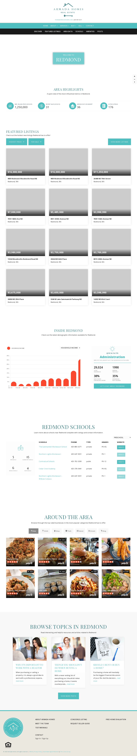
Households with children (116, 379)
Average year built (115, 371)
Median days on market (84, 104)
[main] (68, 372)
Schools (79, 31)
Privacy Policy (38, 751)
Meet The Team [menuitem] (42, 723)
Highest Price (15, 142)
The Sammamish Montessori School (53, 447)
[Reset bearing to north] (134, 82)
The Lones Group (65, 751)
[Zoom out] (134, 79)
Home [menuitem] (45, 26)
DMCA (31, 751)
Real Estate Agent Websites (50, 751)
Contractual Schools (46, 461)
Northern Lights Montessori (50, 454)
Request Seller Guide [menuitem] (80, 723)
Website (121, 447)
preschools (13, 459)
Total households (97, 371)
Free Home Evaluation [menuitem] (116, 719)
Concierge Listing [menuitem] (79, 719)
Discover (38, 31)
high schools (27, 470)
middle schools (13, 470)
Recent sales (53, 104)
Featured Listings (52, 31)
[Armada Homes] (68, 10)
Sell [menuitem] (80, 26)
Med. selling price (23, 104)
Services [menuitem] (64, 26)
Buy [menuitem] (73, 26)
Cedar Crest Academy (47, 469)
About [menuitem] (53, 26)
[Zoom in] (134, 76)
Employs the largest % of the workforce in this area (111, 360)
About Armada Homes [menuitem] (45, 719)
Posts (100, 31)
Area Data (68, 31)
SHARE (31, 540)
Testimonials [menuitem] (41, 728)
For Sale (35, 142)
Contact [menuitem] (90, 26)
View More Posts (68, 696)
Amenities (90, 31)
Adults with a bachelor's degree (100, 379)
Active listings (113, 104)
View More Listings (119, 142)
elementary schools (28, 459)
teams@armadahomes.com (64, 20)
